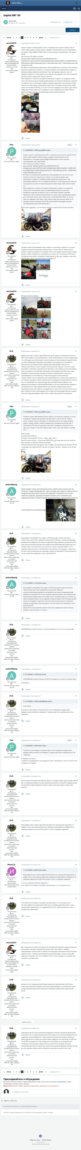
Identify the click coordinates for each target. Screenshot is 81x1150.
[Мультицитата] (22, 138)
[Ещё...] (76, 43)
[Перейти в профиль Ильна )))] (11, 871)
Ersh (11, 351)
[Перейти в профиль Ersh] (11, 357)
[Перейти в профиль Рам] (5, 22)
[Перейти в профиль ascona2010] (11, 49)
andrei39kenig (11, 485)
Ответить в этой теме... (21, 1092)
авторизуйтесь (62, 1082)
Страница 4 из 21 (55, 37)
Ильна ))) (11, 865)
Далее (41, 37)
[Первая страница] (4, 37)
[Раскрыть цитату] (24, 150)
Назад (9, 37)
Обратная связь (35, 1140)
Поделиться (56, 22)
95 (12, 58)
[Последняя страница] (45, 37)
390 (12, 366)
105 (12, 879)
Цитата (28, 138)
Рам (15, 21)
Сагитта (22, 23)
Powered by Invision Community (40, 1144)
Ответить (72, 30)
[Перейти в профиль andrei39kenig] (11, 491)
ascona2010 (11, 43)
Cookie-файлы (46, 1140)
